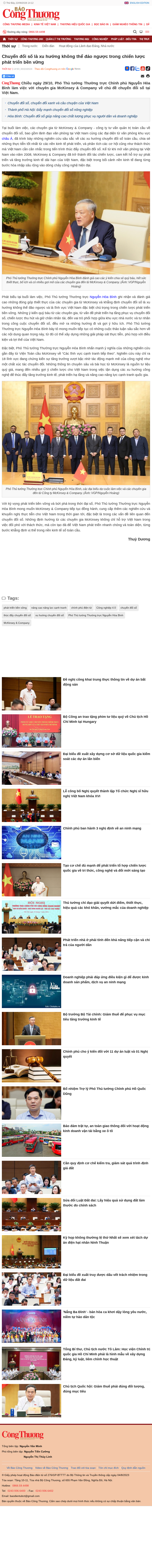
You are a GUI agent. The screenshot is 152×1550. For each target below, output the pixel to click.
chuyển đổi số (128, 607)
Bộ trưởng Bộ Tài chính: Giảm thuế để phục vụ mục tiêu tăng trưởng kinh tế (104, 1016)
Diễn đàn (48, 46)
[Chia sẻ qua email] (142, 76)
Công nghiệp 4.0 (106, 607)
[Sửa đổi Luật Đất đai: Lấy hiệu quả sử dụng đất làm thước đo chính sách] (31, 1214)
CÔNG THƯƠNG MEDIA (16, 24)
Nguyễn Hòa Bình (103, 297)
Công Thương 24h (32, 39)
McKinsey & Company (16, 622)
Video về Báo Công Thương (51, 1467)
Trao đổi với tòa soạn (83, 1467)
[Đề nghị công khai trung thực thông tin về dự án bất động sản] (31, 693)
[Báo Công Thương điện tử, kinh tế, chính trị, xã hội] (31, 13)
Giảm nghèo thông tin (127, 24)
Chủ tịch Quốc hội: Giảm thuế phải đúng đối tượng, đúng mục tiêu (104, 1389)
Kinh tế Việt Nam (45, 24)
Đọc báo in (101, 24)
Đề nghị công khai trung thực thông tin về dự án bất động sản (104, 682)
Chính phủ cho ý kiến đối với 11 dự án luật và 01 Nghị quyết (105, 1054)
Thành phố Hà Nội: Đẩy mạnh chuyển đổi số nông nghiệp (50, 110)
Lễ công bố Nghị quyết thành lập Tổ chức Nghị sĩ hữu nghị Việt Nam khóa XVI (105, 793)
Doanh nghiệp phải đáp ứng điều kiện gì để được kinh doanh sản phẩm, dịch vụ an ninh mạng (106, 979)
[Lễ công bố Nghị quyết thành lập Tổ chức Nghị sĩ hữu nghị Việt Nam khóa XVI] (31, 805)
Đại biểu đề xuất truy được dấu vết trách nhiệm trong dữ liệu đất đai (105, 1277)
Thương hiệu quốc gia (75, 24)
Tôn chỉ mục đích (108, 1467)
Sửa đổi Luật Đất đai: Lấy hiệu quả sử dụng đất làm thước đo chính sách (104, 1203)
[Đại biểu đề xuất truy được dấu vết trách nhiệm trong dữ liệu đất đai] (31, 1289)
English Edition (139, 3)
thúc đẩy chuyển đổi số (17, 615)
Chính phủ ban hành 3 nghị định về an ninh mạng (102, 828)
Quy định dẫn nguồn (133, 1467)
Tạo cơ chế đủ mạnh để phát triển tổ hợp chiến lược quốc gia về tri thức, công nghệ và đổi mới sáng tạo (104, 868)
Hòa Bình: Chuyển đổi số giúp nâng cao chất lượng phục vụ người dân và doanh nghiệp (72, 116)
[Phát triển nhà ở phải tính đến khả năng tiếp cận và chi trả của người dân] (31, 954)
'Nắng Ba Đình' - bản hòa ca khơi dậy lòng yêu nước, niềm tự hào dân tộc (105, 1314)
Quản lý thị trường (58, 39)
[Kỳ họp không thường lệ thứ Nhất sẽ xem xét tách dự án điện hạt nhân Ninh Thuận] (31, 1251)
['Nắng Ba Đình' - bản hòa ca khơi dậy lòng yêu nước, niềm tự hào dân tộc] (31, 1326)
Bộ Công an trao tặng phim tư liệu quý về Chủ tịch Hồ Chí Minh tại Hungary (105, 719)
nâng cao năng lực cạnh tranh (49, 607)
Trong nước (30, 46)
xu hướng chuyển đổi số (49, 615)
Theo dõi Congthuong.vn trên (49, 69)
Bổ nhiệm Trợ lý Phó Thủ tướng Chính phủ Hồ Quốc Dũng (104, 1091)
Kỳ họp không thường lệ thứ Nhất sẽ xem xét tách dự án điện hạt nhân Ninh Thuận (105, 1240)
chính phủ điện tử (81, 607)
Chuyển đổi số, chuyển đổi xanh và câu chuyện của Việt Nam (53, 103)
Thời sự (13, 39)
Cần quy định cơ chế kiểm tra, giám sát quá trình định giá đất (105, 1165)
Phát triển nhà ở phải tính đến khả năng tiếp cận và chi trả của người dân (106, 942)
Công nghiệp (100, 39)
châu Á (7, 138)
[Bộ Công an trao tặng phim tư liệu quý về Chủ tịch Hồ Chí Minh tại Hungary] (31, 731)
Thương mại (81, 39)
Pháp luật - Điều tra (123, 39)
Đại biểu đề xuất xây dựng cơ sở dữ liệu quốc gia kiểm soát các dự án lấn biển (106, 756)
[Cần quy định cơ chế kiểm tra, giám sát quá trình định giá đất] (31, 1177)
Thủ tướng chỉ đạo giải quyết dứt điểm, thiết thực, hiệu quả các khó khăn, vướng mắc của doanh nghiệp (105, 905)
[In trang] (148, 76)
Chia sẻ (10, 76)
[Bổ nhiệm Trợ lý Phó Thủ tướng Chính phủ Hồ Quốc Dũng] (31, 1103)
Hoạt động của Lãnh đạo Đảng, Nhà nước (86, 46)
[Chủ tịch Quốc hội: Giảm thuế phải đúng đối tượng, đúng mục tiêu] (31, 1400)
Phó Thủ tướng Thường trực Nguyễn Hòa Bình (95, 615)
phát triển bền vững (15, 607)
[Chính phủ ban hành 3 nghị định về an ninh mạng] (31, 842)
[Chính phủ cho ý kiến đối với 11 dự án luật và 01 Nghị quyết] (31, 1065)
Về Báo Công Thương (19, 1467)
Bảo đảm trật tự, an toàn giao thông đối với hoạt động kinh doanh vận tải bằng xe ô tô (106, 1128)
